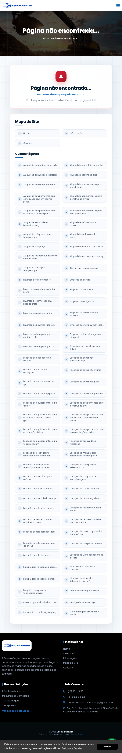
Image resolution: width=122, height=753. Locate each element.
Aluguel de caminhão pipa (83, 174)
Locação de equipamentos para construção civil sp (40, 431)
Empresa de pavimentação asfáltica (84, 314)
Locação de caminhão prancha (86, 393)
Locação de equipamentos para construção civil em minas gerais (40, 417)
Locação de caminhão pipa (84, 381)
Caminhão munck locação (84, 268)
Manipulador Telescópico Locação (83, 568)
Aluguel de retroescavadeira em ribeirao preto (40, 257)
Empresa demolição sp (82, 301)
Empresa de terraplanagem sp (39, 346)
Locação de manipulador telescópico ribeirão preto (83, 454)
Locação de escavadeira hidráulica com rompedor (36, 454)
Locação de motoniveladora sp (39, 498)
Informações (76, 133)
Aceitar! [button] (107, 746)
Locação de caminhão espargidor (35, 371)
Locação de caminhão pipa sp (39, 393)
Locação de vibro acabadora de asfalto (86, 556)
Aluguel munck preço (34, 246)
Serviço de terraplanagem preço (40, 612)
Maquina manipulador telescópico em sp (34, 592)
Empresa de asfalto (80, 279)
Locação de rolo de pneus (36, 555)
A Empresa (69, 653)
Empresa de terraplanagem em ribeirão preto (39, 336)
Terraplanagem (10, 700)
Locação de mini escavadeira (38, 488)
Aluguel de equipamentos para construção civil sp (86, 197)
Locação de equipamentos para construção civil (87, 404)
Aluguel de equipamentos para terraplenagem (86, 212)
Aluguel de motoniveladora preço (84, 236)
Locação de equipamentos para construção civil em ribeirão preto (87, 417)
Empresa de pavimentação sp (39, 324)
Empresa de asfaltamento (37, 279)
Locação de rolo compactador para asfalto (86, 533)
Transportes (9, 705)
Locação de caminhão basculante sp (82, 359)
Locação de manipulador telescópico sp (83, 466)
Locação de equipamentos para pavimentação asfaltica (87, 431)
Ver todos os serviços (16, 711)
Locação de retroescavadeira (38, 508)
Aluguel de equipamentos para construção (86, 186)
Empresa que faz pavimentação (87, 324)
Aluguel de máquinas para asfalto (83, 224)
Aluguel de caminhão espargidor (40, 174)
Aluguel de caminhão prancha (39, 184)
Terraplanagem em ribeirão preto (84, 613)
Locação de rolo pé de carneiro (86, 543)
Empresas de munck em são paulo (85, 347)
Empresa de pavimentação (37, 313)
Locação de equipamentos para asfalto (40, 404)
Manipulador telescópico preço (39, 578)
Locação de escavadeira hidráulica (83, 442)
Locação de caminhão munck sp (39, 383)
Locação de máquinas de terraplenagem (83, 478)
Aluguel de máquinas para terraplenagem (37, 236)
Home (26, 133)
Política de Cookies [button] (72, 748)
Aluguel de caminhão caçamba (86, 165)
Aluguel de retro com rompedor (86, 246)
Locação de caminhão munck (85, 369)
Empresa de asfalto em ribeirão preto (39, 291)
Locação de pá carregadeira (85, 498)
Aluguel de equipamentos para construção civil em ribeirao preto (39, 198)
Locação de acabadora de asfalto (37, 359)
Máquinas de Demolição (15, 695)
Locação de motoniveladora (85, 488)
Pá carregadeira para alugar (84, 590)
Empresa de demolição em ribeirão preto (37, 302)
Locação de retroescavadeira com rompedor (85, 521)
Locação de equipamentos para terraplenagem (40, 442)
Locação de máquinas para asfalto (37, 478)
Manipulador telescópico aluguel (40, 566)
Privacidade (77, 734)
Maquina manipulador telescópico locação (81, 580)
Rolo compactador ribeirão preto (40, 602)
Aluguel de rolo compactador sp (87, 256)
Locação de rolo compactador (39, 531)
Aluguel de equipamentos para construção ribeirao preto (39, 212)
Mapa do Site (70, 662)
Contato (27, 143)
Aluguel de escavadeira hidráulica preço (35, 224)
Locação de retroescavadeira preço (85, 509)
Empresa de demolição (82, 289)
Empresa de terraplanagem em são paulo (86, 336)
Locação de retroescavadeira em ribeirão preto (38, 521)
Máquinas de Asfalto (13, 691)
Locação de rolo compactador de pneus (39, 545)
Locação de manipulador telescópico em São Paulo (36, 466)
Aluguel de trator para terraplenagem (34, 269)
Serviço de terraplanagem (83, 602)
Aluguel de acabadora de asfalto (40, 165)
